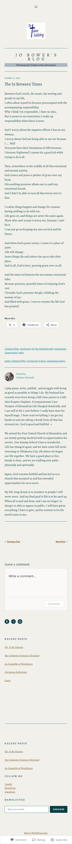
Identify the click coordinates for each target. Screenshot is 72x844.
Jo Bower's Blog (37, 57)
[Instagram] (20, 621)
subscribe (59, 809)
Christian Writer (12, 348)
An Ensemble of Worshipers (19, 663)
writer (21, 352)
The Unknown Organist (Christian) (22, 655)
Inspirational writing (56, 361)
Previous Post (13, 541)
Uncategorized (11, 352)
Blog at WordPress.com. (36, 832)
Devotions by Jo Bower (36, 361)
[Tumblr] (7, 621)
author (7, 361)
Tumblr (8, 784)
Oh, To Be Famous (14, 647)
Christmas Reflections (16, 672)
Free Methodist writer (44, 348)
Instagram (10, 791)
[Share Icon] (13, 621)
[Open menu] (36, 7)
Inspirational (60, 348)
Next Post (60, 541)
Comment (54, 603)
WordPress (10, 788)
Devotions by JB (27, 348)
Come (8, 680)
